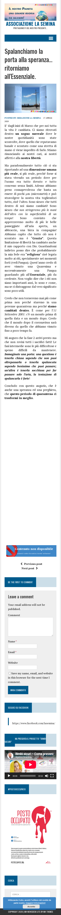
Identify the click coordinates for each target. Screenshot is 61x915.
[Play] (9, 776)
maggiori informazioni (35, 903)
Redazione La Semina (29, 118)
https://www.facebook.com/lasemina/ (33, 723)
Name (12, 641)
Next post (28, 568)
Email (11, 652)
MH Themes (48, 911)
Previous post (33, 564)
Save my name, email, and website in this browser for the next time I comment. (30, 677)
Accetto (31, 906)
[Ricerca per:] (31, 894)
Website (13, 662)
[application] (30, 764)
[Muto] (46, 776)
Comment (14, 615)
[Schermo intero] (52, 776)
